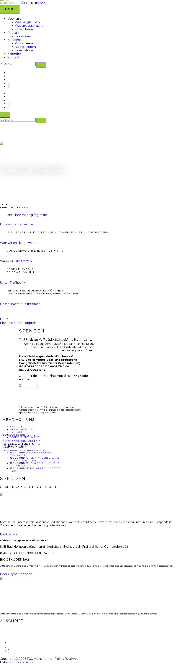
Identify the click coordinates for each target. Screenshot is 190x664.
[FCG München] (33, 3)
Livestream (23, 36)
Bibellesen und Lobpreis (21, 441)
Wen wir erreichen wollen (19, 243)
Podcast (13, 33)
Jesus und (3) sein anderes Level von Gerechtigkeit (35, 459)
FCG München (37, 658)
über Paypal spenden (16, 574)
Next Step (17, 426)
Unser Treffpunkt (13, 282)
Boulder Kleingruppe (18, 435)
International (24, 50)
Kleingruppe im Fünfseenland (25, 450)
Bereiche (14, 40)
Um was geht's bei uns (16, 224)
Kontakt (13, 57)
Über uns (14, 18)
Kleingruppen (25, 47)
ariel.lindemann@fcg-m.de (27, 215)
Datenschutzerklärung (17, 662)
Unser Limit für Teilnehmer (20, 304)
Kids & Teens (24, 43)
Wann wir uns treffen (16, 261)
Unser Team (24, 29)
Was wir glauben (27, 22)
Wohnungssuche (22, 429)
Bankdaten (8, 534)
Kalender (14, 54)
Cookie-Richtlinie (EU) (26, 437)
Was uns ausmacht (29, 25)
